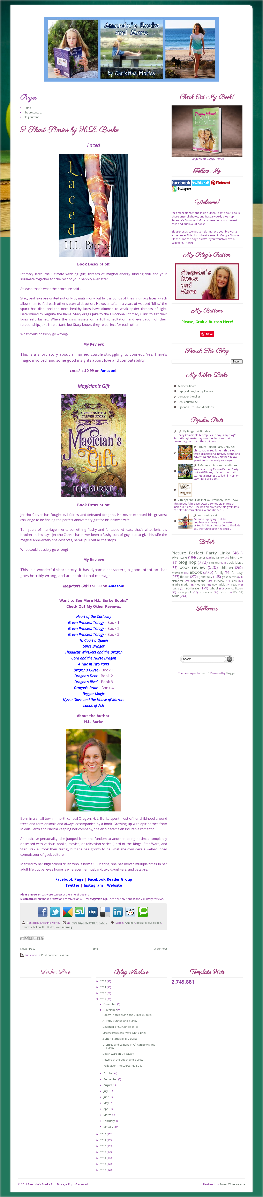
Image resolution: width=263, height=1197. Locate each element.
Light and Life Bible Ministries (196, 407)
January (109, 1126)
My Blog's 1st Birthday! (197, 431)
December (110, 1004)
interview (218, 580)
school (214, 588)
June (107, 1097)
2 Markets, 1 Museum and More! (218, 465)
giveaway (205, 576)
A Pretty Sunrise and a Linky (120, 1021)
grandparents (230, 577)
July (106, 1091)
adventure (179, 557)
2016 (103, 1146)
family (219, 572)
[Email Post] (22, 938)
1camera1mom (187, 386)
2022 (103, 981)
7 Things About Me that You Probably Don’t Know (208, 500)
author (201, 557)
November (110, 1010)
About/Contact (33, 112)
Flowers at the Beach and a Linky (123, 1059)
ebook (157, 923)
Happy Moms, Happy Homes (195, 391)
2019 (103, 999)
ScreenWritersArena (232, 1184)
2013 (103, 1164)
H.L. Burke (48, 927)
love (58, 927)
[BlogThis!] (30, 938)
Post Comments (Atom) (55, 955)
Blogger (230, 673)
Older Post (160, 948)
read (234, 584)
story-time (206, 592)
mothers (200, 584)
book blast (234, 562)
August (108, 1085)
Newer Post (27, 948)
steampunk (185, 592)
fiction (37, 927)
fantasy (27, 927)
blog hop (187, 562)
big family (217, 557)
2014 (103, 1158)
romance (192, 588)
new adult (218, 584)
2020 (103, 993)
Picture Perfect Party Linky (201, 553)
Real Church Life (188, 402)
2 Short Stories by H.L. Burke (120, 1038)
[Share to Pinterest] (42, 938)
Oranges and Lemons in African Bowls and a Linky (129, 1046)
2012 (103, 1170)
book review (144, 923)
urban (223, 592)
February (109, 1121)
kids (234, 581)
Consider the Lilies (189, 396)
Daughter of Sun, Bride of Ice (120, 1027)
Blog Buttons (31, 117)
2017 (103, 1140)
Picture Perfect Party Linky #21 (216, 447)
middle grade (180, 584)
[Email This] (26, 938)
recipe (175, 588)
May (107, 1103)
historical (177, 581)
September (111, 1079)
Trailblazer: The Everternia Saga (122, 1065)
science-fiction (234, 588)
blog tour (214, 563)
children (226, 567)
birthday (236, 557)
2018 (103, 1134)
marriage (68, 927)
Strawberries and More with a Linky (124, 1033)
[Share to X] (34, 938)
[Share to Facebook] (38, 938)
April (107, 1109)
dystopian (177, 572)
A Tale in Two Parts (93, 664)
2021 (103, 987)
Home (27, 108)
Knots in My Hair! (208, 515)
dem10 (205, 673)
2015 (103, 1152)
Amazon (130, 923)
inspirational (198, 581)
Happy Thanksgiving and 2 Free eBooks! (127, 1015)
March (108, 1115)
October (109, 1073)
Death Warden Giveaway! (119, 1054)
